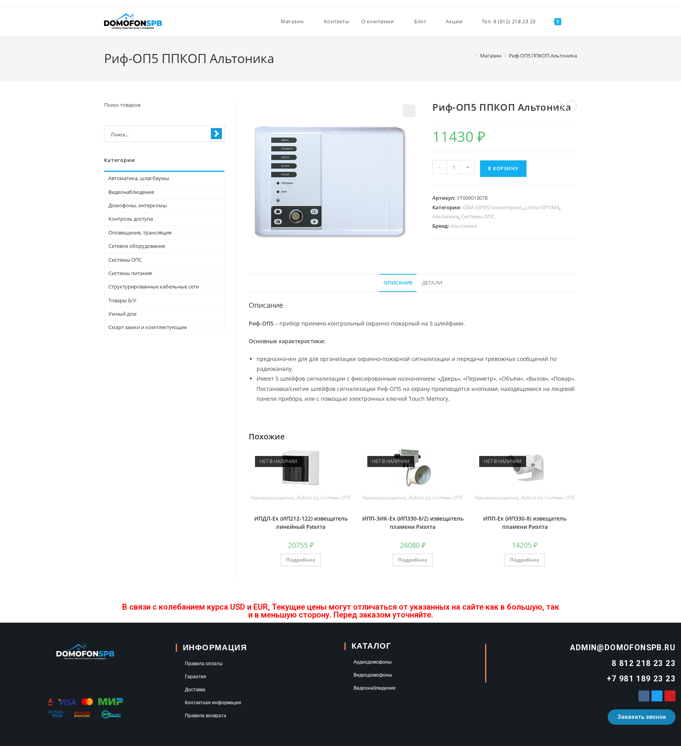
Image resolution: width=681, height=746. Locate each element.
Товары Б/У (122, 300)
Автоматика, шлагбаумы (138, 178)
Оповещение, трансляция (139, 232)
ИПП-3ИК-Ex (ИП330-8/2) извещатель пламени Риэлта (412, 522)
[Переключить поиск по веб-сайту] (575, 21)
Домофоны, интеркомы (137, 205)
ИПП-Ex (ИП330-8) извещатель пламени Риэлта (524, 522)
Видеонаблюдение (131, 191)
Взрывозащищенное (272, 497)
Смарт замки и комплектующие (147, 327)
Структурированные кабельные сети (153, 286)
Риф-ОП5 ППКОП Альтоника (543, 55)
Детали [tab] (432, 282)
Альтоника (445, 216)
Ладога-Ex (307, 497)
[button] (409, 110)
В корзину (503, 168)
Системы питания (130, 273)
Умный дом (122, 313)
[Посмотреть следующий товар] (571, 106)
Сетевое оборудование (136, 245)
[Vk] (643, 695)
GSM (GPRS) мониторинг (493, 207)
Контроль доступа (130, 218)
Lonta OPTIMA (542, 207)
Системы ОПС (478, 216)
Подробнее (301, 559)
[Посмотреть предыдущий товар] (557, 106)
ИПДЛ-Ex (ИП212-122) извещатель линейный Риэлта (301, 522)
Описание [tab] (398, 282)
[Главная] (471, 55)
